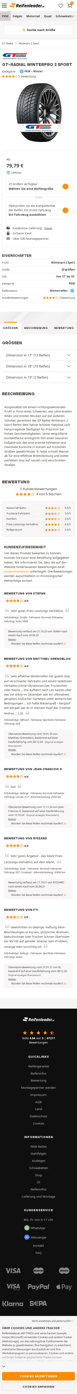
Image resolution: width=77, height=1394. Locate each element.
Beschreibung (36, 327)
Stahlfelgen (38, 1153)
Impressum (38, 1095)
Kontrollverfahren (16, 571)
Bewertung (64, 327)
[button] (42, 815)
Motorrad (33, 16)
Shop (38, 1175)
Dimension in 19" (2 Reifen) (27, 377)
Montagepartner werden (38, 1087)
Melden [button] (12, 639)
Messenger (39, 1237)
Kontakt (38, 1245)
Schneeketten (38, 1168)
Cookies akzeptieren (38, 1376)
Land (38, 1109)
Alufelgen (38, 1161)
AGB (38, 1102)
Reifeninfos (38, 1073)
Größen (10, 327)
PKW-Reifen (38, 1146)
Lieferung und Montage (38, 1196)
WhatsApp (38, 1228)
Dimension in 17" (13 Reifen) (28, 355)
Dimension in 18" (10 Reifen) (28, 366)
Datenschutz (38, 1116)
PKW (5, 16)
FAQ (39, 1253)
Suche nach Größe (40, 30)
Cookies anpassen (38, 1386)
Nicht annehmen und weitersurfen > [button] (52, 1321)
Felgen (17, 16)
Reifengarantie (38, 1066)
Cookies (38, 1123)
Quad (48, 16)
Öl (38, 1182)
